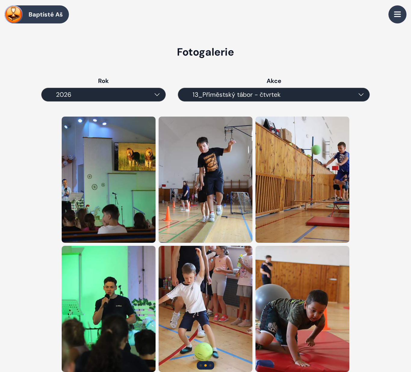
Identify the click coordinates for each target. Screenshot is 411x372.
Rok (103, 81)
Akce (274, 81)
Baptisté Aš (46, 14)
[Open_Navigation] (397, 14)
